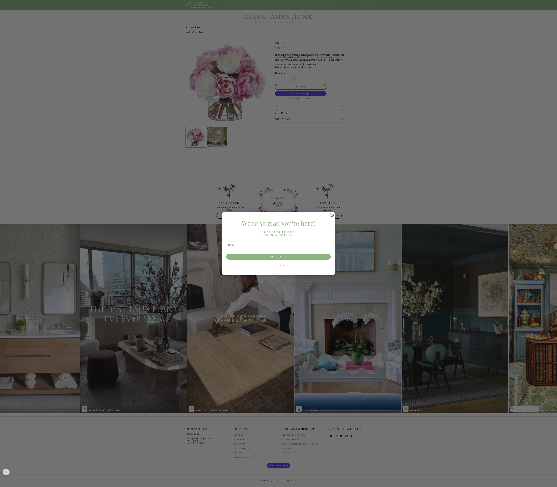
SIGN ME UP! (279, 256)
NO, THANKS (278, 265)
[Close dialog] (332, 215)
